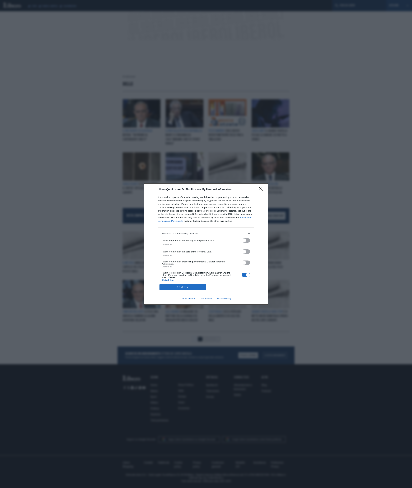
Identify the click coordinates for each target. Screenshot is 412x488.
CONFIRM (183, 287)
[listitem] (206, 233)
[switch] (246, 240)
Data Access (206, 298)
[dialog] (206, 244)
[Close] (262, 190)
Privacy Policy (224, 298)
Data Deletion (188, 298)
